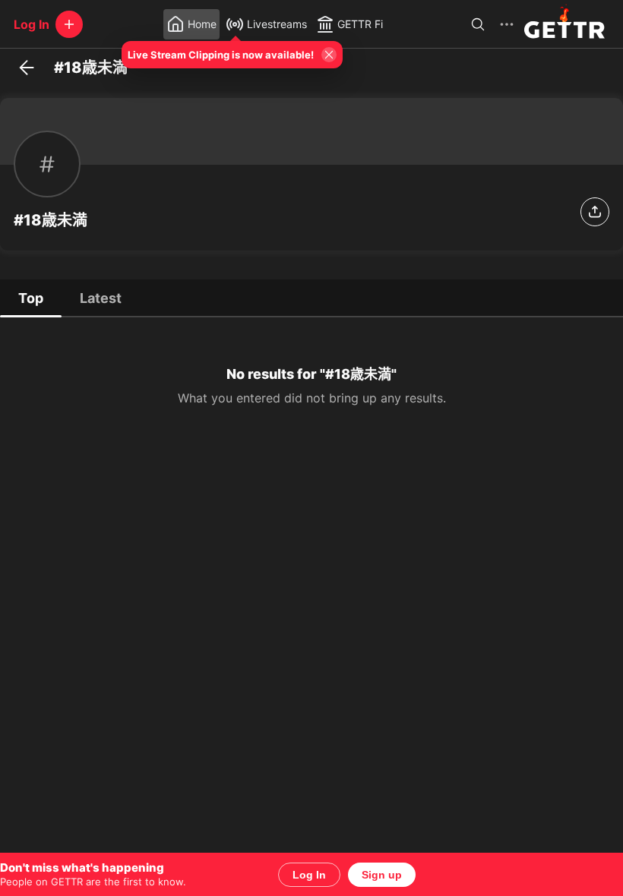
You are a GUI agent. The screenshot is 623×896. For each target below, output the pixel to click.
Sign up (382, 875)
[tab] (31, 297)
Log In (309, 875)
